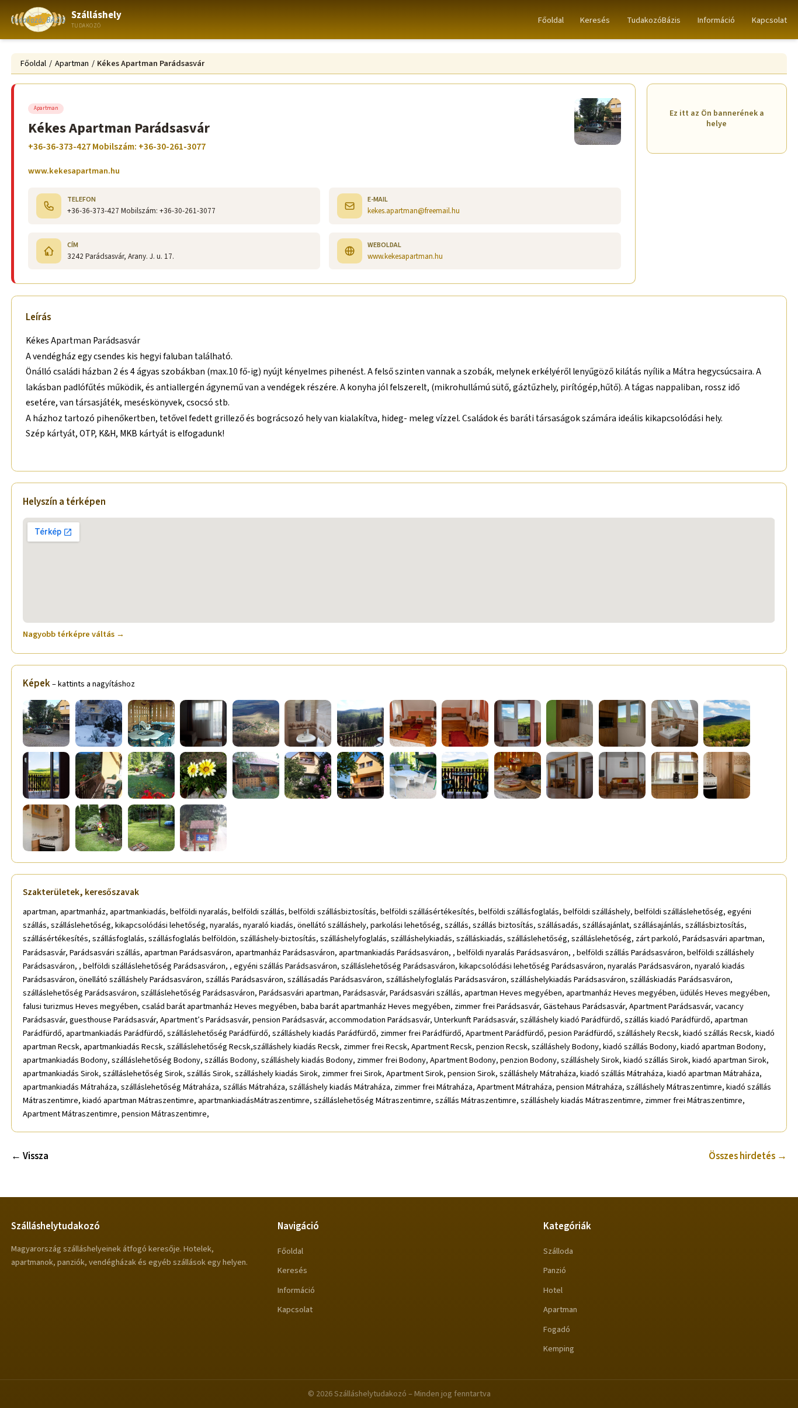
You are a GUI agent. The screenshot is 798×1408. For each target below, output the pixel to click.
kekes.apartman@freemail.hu (413, 210)
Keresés (595, 20)
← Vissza (29, 1156)
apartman (560, 1309)
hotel (553, 1290)
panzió (554, 1270)
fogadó (556, 1329)
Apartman (72, 63)
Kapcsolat (769, 20)
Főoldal (551, 20)
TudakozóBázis (654, 20)
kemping (558, 1349)
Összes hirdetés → (748, 1156)
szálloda (558, 1251)
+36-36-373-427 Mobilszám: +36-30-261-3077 (117, 146)
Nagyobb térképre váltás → (73, 634)
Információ (716, 20)
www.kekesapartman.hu (74, 171)
